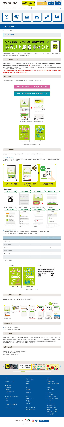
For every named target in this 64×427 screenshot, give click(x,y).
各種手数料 (47, 17)
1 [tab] (15, 371)
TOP (3, 30)
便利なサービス (57, 17)
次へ (60, 366)
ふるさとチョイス (7, 241)
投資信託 (28, 383)
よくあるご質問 (50, 413)
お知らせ (48, 379)
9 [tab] (45, 371)
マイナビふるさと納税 (8, 260)
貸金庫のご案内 (9, 392)
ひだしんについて (21, 7)
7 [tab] (38, 371)
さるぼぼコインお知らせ (51, 381)
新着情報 (48, 378)
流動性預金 (28, 381)
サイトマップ (49, 414)
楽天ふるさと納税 (7, 244)
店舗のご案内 (8, 387)
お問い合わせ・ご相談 (51, 411)
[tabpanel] (32, 367)
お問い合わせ (35, 7)
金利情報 (14, 7)
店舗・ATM (37, 17)
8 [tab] (41, 371)
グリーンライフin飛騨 (51, 396)
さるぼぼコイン (28, 3)
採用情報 (28, 7)
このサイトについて (51, 403)
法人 (7, 400)
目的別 (27, 390)
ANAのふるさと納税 (8, 250)
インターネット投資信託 (11, 404)
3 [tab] (23, 371)
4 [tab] (26, 371)
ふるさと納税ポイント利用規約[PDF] (12, 327)
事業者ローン (28, 392)
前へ (3, 366)
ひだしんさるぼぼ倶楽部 (52, 398)
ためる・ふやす (7, 17)
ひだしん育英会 (50, 389)
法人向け (58, 3)
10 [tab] (49, 371)
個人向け (51, 3)
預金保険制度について (51, 407)
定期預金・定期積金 (30, 379)
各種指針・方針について (52, 409)
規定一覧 (28, 403)
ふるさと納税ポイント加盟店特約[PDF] (12, 329)
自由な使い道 (28, 389)
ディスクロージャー (30, 408)
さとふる (6, 247)
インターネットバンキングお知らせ (53, 383)
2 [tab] (19, 371)
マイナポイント (50, 400)
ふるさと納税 (9, 30)
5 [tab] (30, 371)
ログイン (42, 3)
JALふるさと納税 (7, 253)
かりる (17, 17)
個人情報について (50, 405)
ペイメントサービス (6, 7)
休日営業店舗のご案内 (10, 391)
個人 (7, 398)
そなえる (27, 17)
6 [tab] (34, 371)
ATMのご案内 (8, 389)
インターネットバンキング (12, 396)
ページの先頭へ (61, 424)
